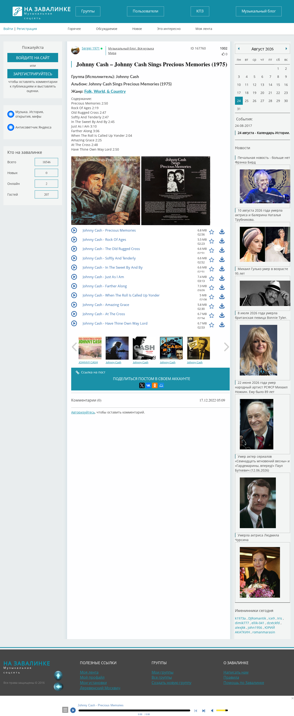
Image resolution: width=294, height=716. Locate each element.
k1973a (240, 618)
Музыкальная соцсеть (47, 11)
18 (247, 92)
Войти (8, 28)
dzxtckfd (273, 623)
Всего (11, 162)
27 (262, 101)
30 (286, 101)
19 (254, 92)
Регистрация (27, 28)
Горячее (74, 27)
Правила (231, 677)
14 (270, 84)
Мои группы (162, 672)
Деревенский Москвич (100, 687)
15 (278, 84)
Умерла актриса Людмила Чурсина (257, 537)
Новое (137, 27)
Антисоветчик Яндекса (33, 127)
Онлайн (13, 183)
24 (239, 101)
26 (254, 101)
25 (247, 101)
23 (286, 92)
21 (270, 92)
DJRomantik (257, 618)
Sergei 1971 (91, 48)
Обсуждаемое (106, 27)
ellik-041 (258, 623)
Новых (12, 173)
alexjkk (240, 627)
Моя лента (203, 27)
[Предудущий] (286, 48)
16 (286, 84)
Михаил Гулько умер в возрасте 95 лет (261, 271)
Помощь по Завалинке (243, 682)
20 (262, 92)
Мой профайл (92, 677)
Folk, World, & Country (105, 92)
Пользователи (145, 11)
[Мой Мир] (161, 385)
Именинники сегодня (254, 610)
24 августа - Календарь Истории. (264, 133)
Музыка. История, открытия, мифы (29, 114)
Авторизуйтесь (83, 412)
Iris (279, 618)
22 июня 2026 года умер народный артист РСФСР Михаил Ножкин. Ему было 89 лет (261, 387)
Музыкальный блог (259, 11)
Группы (88, 11)
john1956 (255, 627)
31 (239, 109)
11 (247, 84)
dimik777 (242, 623)
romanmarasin (263, 632)
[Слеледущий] (239, 48)
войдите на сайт (33, 57)
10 (239, 84)
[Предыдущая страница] (58, 686)
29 (278, 101)
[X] (142, 385)
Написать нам (236, 672)
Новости (242, 147)
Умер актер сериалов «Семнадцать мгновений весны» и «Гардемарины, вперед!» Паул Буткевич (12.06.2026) (262, 463)
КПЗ (200, 11)
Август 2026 (263, 49)
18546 (46, 162)
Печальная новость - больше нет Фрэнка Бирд (262, 159)
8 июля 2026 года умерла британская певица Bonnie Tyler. (261, 315)
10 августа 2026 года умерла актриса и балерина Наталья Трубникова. (259, 215)
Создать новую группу (171, 682)
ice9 (272, 618)
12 (254, 84)
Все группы (162, 677)
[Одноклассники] (155, 385)
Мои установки (93, 682)
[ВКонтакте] (148, 385)
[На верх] (58, 675)
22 (278, 92)
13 (262, 84)
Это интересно (169, 27)
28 (270, 101)
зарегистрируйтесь (32, 73)
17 (239, 92)
